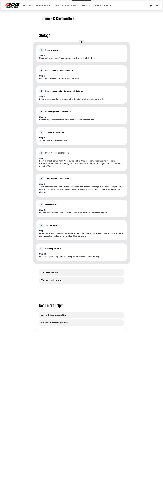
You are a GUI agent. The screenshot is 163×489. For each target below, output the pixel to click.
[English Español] (151, 6)
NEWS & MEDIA (43, 6)
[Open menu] (157, 6)
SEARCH (27, 6)
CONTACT (85, 6)
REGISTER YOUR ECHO (65, 6)
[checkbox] (81, 272)
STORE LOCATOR (103, 6)
